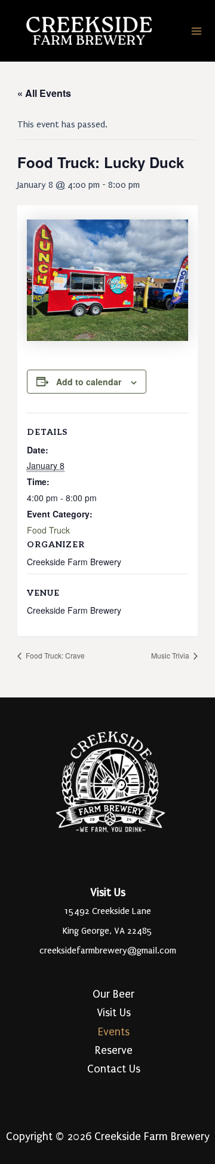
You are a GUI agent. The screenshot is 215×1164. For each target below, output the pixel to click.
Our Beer (113, 994)
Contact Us (113, 1069)
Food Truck (48, 530)
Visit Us (114, 1013)
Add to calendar (88, 382)
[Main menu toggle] (196, 31)
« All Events (44, 93)
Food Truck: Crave (54, 655)
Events (114, 1032)
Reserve (114, 1050)
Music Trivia (171, 655)
